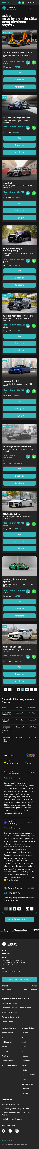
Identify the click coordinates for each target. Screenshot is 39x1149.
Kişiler (4, 1047)
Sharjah (5, 986)
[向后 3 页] (23, 908)
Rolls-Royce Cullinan (10, 1012)
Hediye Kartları (8, 1061)
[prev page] (14, 689)
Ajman (34, 986)
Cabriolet (26, 1061)
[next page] (23, 909)
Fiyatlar (5, 1056)
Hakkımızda (7, 1042)
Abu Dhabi (6, 990)
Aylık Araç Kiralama (10, 1104)
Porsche (25, 1089)
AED (27, 2)
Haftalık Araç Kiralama (12, 1119)
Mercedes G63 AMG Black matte (16, 1008)
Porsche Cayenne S (10, 1017)
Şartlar (5, 1037)
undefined (6, 2)
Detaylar (19, 80)
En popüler (26, 1033)
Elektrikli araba (28, 1075)
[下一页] (35, 689)
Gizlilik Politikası (8, 1141)
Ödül (24, 1047)
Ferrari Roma (7, 1022)
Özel (24, 1042)
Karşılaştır (19, 87)
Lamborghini (27, 1084)
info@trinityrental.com (11, 971)
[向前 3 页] (14, 689)
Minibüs (25, 1056)
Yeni (23, 1037)
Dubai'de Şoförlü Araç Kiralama (15, 1109)
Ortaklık (5, 1051)
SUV (24, 1051)
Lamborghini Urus (9, 1003)
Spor (24, 1079)
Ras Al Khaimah (30, 990)
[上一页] (5, 689)
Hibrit (24, 1070)
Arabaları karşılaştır (10, 1065)
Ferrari (25, 1093)
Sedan (25, 1065)
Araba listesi (7, 1033)
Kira (19, 72)
